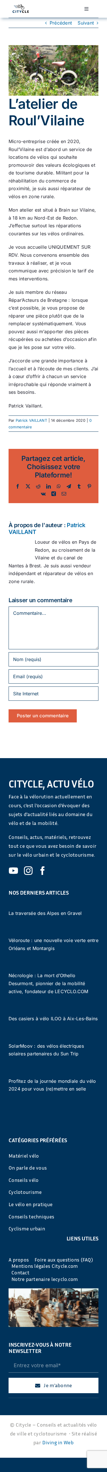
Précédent (61, 23)
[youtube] (13, 870)
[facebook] (42, 870)
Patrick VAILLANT (31, 420)
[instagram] (28, 870)
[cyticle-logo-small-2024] (21, 6)
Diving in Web (58, 1442)
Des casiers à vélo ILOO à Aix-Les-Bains (53, 1018)
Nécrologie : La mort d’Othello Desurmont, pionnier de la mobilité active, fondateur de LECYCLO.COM (48, 983)
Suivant (86, 23)
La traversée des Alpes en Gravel (45, 913)
